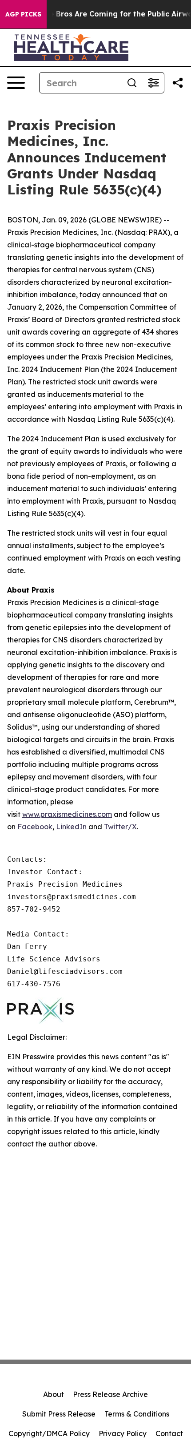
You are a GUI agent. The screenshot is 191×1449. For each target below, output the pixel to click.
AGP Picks (23, 14)
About (53, 1394)
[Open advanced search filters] (153, 83)
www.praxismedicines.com (67, 814)
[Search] (132, 83)
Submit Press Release (59, 1413)
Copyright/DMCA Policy (49, 1433)
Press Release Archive (110, 1394)
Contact (169, 1433)
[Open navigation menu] (16, 83)
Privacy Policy (123, 1433)
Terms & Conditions (136, 1413)
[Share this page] (177, 83)
